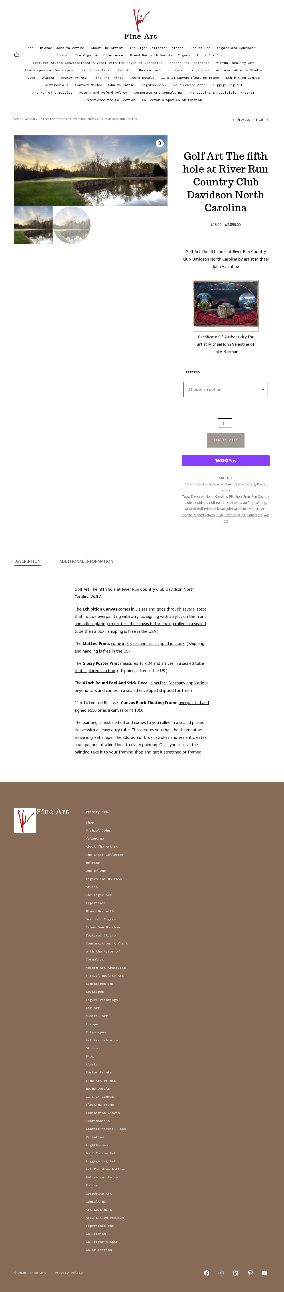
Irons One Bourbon (214, 55)
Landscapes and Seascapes (49, 70)
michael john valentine (230, 508)
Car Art (125, 70)
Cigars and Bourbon (235, 48)
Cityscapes (199, 70)
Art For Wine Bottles (52, 92)
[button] (160, 143)
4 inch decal (210, 484)
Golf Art (30, 119)
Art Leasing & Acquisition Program (221, 92)
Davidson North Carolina (209, 496)
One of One (200, 48)
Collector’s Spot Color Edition (172, 100)
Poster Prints (74, 78)
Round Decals (142, 78)
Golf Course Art (188, 85)
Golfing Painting (254, 502)
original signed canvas (198, 514)
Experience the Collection (110, 100)
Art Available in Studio (239, 70)
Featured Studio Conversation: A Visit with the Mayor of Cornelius (98, 63)
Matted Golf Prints (199, 508)
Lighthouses (153, 85)
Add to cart (226, 440)
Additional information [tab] (86, 561)
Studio (62, 55)
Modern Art (257, 508)
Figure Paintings (96, 70)
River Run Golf (235, 514)
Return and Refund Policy (103, 92)
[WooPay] (226, 460)
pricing (193, 372)
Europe (174, 70)
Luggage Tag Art (228, 85)
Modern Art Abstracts (189, 63)
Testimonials (56, 85)
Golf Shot (234, 502)
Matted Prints (245, 484)
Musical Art (150, 70)
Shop (30, 48)
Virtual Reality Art (235, 63)
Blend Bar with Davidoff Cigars (160, 55)
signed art (254, 514)
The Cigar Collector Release (156, 48)
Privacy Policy (69, 1273)
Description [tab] (27, 561)
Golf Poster (217, 502)
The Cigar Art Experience (99, 55)
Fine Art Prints (109, 78)
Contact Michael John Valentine (105, 85)
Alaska (48, 78)
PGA (220, 514)
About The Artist (107, 48)
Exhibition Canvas (243, 78)
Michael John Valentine (62, 48)
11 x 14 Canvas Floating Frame (190, 78)
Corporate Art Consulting (158, 92)
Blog (31, 78)
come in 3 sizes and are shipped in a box (148, 643)
